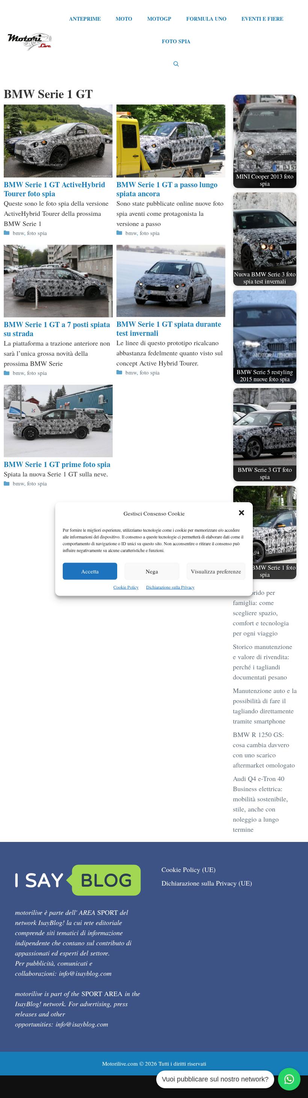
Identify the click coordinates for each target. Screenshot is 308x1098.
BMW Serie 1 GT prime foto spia (57, 464)
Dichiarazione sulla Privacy (170, 587)
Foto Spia (176, 41)
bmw (18, 233)
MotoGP (159, 19)
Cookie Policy (126, 587)
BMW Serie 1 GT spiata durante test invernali (168, 328)
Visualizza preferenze (216, 571)
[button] (241, 513)
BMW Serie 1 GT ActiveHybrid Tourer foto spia (54, 189)
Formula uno (206, 19)
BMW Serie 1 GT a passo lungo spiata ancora (166, 189)
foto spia (37, 233)
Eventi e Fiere (262, 19)
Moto (124, 19)
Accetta (90, 571)
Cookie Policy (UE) (189, 869)
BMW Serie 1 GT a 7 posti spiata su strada (57, 329)
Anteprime (85, 19)
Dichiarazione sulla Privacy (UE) (207, 882)
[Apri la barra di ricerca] (176, 64)
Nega (152, 571)
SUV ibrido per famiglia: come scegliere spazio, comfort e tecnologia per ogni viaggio (261, 612)
